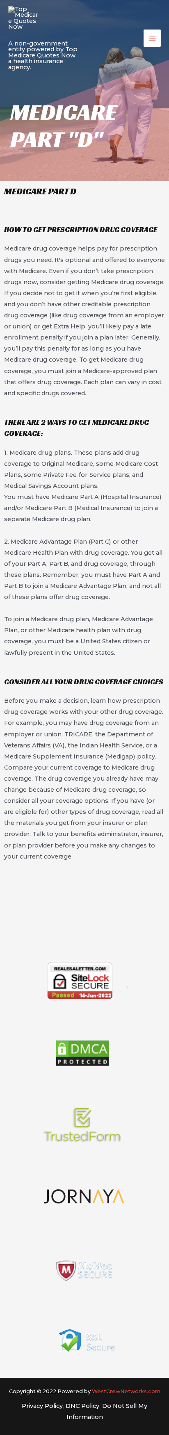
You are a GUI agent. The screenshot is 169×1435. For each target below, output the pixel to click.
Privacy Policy (42, 1406)
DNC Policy (82, 1406)
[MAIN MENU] (152, 38)
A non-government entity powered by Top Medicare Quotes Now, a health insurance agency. (43, 55)
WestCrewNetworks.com (126, 1391)
